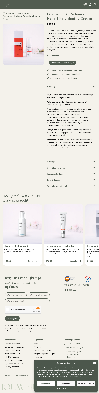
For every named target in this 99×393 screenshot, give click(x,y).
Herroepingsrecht (12, 350)
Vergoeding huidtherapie (44, 353)
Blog (36, 343)
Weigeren (66, 383)
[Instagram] (70, 290)
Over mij (37, 347)
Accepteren (46, 383)
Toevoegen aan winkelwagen (62, 62)
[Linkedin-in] (75, 290)
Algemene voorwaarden (15, 363)
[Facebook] (66, 290)
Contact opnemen (12, 343)
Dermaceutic (24, 13)
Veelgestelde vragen (13, 360)
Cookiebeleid (59, 389)
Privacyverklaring (70, 389)
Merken (11, 13)
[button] (94, 363)
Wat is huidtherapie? (42, 350)
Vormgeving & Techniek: (16, 375)
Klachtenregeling (12, 357)
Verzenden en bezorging (15, 347)
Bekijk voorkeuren (86, 383)
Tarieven (38, 357)
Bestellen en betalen (13, 353)
